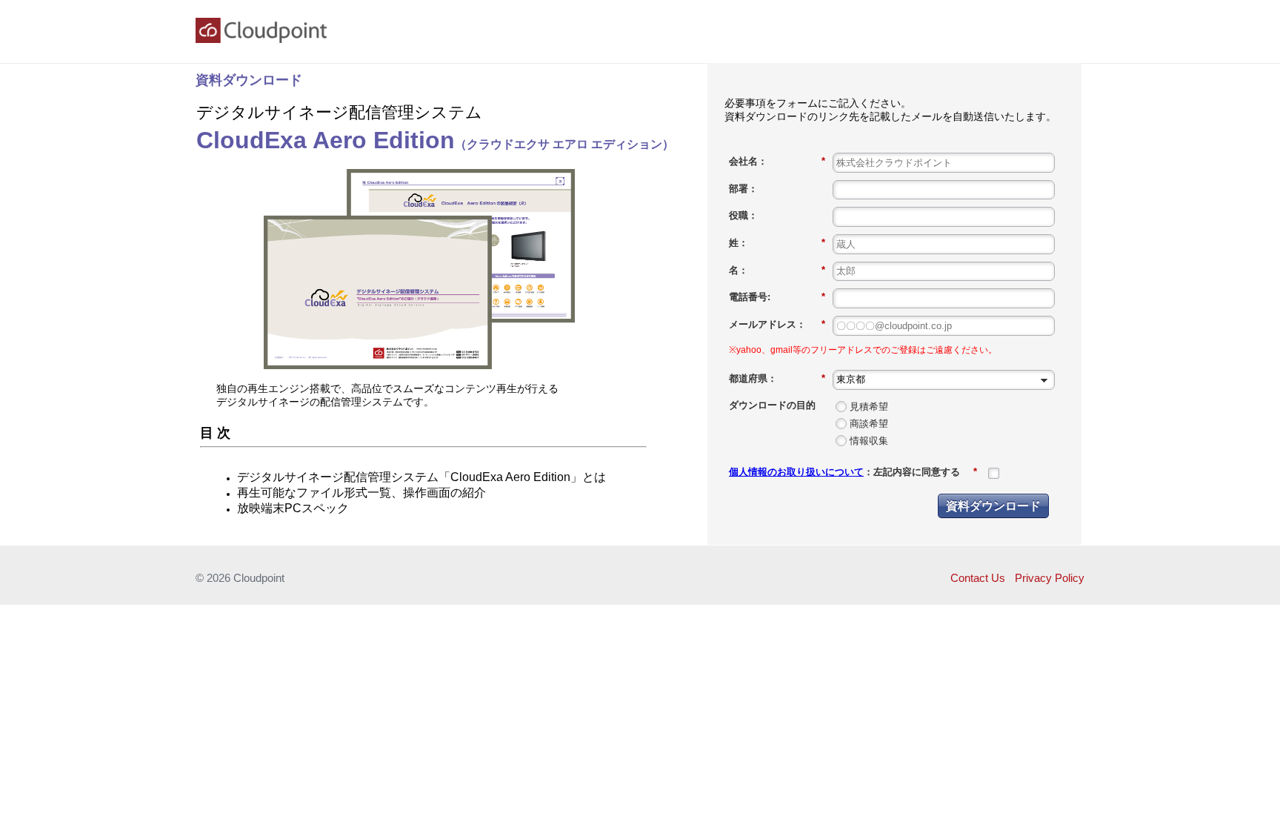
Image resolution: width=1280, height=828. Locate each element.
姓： (777, 242)
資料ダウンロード (993, 505)
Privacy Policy (1049, 578)
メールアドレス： (777, 324)
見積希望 (869, 406)
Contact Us (977, 578)
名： (777, 270)
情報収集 (869, 440)
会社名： (777, 161)
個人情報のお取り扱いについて (796, 471)
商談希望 (869, 423)
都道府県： (777, 378)
